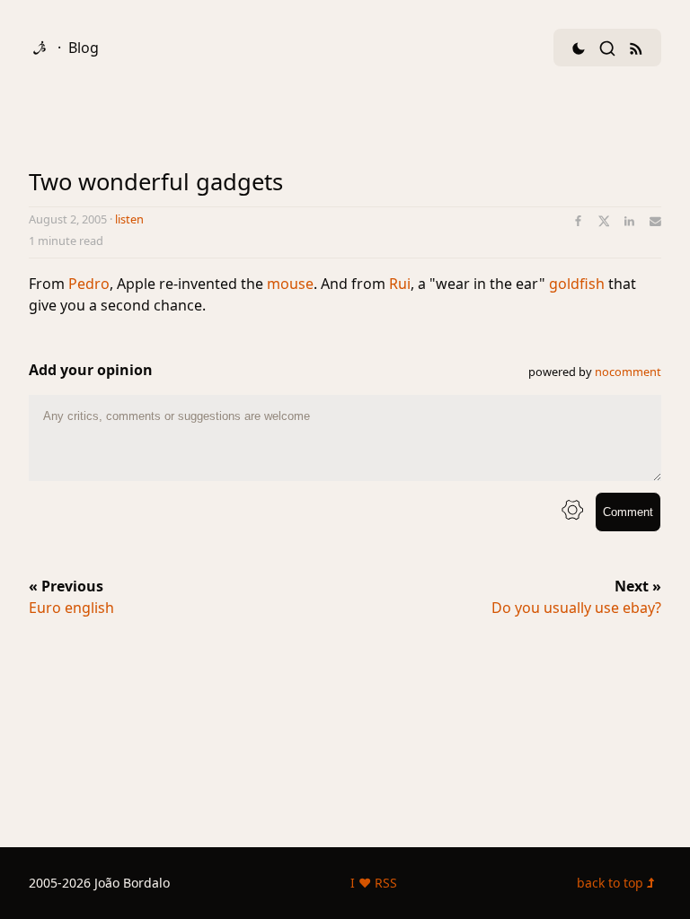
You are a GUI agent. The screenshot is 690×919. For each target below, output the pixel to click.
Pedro (89, 283)
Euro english (71, 607)
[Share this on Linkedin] (629, 221)
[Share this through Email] (655, 221)
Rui (400, 283)
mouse (290, 283)
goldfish (577, 283)
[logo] (39, 47)
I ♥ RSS (373, 882)
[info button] (572, 512)
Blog (83, 47)
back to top (612, 882)
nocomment (628, 371)
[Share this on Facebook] (578, 221)
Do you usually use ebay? (576, 607)
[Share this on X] (604, 221)
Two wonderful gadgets (156, 181)
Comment (628, 512)
